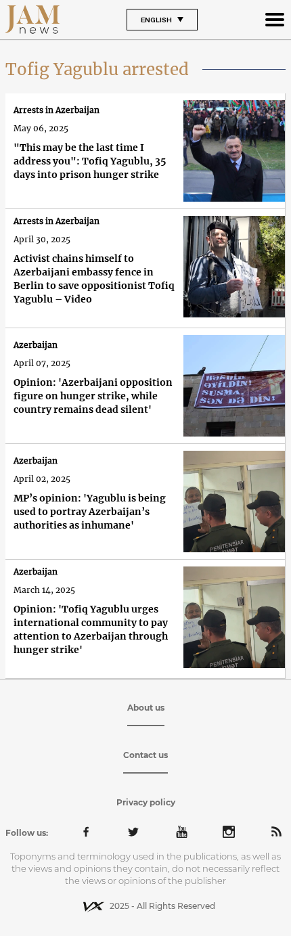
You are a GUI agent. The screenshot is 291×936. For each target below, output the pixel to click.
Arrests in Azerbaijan (56, 110)
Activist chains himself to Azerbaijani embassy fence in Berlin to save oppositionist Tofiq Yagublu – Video (94, 278)
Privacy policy (145, 802)
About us (145, 708)
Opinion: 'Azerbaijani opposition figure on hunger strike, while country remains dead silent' (93, 396)
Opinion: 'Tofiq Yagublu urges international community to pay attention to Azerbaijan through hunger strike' (91, 629)
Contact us (145, 755)
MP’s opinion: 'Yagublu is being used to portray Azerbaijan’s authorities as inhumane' (90, 511)
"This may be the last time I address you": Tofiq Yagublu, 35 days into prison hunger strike (90, 161)
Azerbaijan (36, 345)
